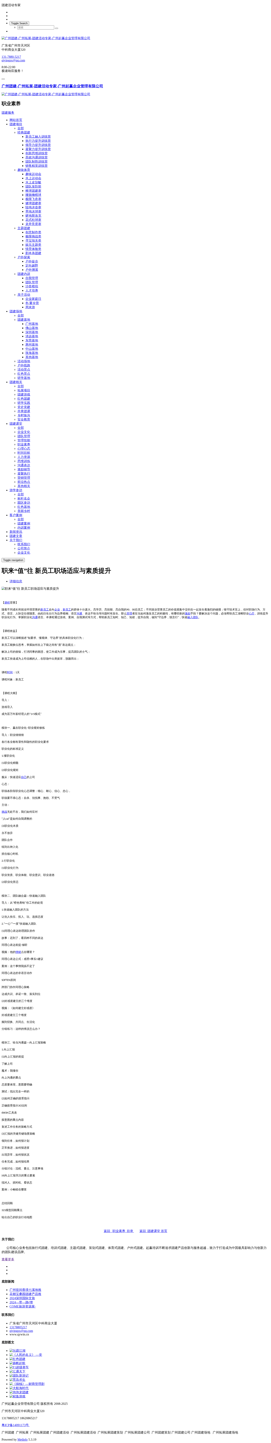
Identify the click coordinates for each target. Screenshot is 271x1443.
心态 (251, 613)
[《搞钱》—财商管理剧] (27, 1384)
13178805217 (18, 1327)
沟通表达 (23, 465)
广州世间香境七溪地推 (25, 1289)
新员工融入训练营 (38, 136)
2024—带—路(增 (21, 1302)
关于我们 (16, 540)
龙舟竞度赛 (33, 224)
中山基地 (31, 348)
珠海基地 (31, 353)
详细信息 (16, 581)
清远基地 (31, 336)
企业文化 (23, 432)
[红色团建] (17, 1359)
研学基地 (23, 378)
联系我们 (23, 544)
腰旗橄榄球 (33, 194)
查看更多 (8, 1259)
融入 (190, 617)
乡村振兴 (23, 415)
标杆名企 (23, 498)
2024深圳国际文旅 (22, 1298)
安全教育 (23, 419)
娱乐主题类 (33, 244)
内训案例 (23, 527)
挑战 (4, 811)
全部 (20, 128)
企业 (57, 609)
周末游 (30, 307)
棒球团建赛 (33, 190)
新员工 (44, 609)
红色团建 (23, 398)
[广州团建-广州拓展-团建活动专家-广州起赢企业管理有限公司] (135, 38)
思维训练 (23, 461)
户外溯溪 (31, 269)
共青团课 (23, 411)
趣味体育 (23, 170)
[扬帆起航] (17, 1363)
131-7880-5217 (11, 56)
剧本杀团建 (33, 253)
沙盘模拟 (31, 286)
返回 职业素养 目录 (119, 1231)
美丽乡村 (23, 511)
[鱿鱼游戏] (17, 1396)
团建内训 (23, 274)
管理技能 (23, 440)
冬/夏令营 (32, 303)
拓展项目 (23, 390)
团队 (195, 617)
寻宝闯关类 (33, 240)
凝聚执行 (23, 473)
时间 (10, 672)
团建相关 (16, 382)
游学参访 (16, 490)
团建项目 (16, 124)
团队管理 (31, 282)
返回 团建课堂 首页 (153, 1231)
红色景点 (23, 373)
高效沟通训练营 (36, 157)
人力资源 (23, 457)
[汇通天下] (17, 1371)
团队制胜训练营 (36, 161)
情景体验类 (33, 249)
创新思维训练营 (36, 153)
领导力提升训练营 (38, 145)
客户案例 (16, 515)
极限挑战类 (33, 236)
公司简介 (23, 548)
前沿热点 (23, 482)
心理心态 (23, 448)
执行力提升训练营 (38, 140)
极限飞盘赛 (33, 199)
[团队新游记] (19, 1375)
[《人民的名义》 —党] (26, 1354)
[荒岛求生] (17, 1379)
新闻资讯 (16, 531)
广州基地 (31, 323)
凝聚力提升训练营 (38, 149)
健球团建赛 (33, 203)
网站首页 (16, 120)
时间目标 (23, 452)
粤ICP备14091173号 (16, 1425)
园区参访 (23, 502)
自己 (24, 777)
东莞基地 (31, 340)
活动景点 (23, 369)
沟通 (79, 613)
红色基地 (23, 506)
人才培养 (31, 290)
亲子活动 (23, 294)
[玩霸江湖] (17, 1350)
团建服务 (8, 112)
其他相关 (23, 486)
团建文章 (16, 536)
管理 (129, 613)
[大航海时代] (19, 1388)
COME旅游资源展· (23, 1306)
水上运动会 (33, 178)
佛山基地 (31, 328)
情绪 (18, 952)
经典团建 (23, 132)
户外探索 (23, 257)
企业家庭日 (33, 298)
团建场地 (16, 311)
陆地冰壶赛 (33, 207)
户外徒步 (31, 261)
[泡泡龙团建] (19, 1392)
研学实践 (23, 402)
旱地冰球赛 (33, 211)
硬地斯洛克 (33, 215)
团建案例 (23, 523)
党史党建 (23, 407)
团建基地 (23, 319)
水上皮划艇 (33, 182)
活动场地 (23, 361)
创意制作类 (33, 232)
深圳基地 (31, 332)
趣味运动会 (33, 174)
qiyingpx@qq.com (13, 60)
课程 (7, 602)
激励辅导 (23, 469)
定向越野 (31, 265)
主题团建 (23, 228)
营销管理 (23, 477)
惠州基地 (31, 344)
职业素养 (23, 444)
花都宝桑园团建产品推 (25, 1294)
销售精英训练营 (36, 165)
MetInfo (22, 1439)
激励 (187, 613)
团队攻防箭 (33, 186)
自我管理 (31, 278)
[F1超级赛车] (19, 1367)
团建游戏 (23, 394)
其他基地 (31, 357)
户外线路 (23, 365)
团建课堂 (16, 423)
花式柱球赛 (33, 219)
